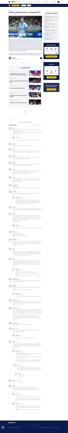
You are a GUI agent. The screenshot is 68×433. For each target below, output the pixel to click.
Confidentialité (57, 427)
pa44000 (22, 295)
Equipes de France (16, 5)
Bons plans (51, 427)
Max (21, 270)
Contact (37, 427)
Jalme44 (22, 198)
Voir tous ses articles (16, 59)
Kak (21, 336)
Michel (22, 226)
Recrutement (47, 427)
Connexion (10, 119)
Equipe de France (13, 62)
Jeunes (29, 5)
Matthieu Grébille (21, 62)
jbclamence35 (24, 366)
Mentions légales (41, 427)
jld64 (22, 352)
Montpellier (29, 62)
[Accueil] (9, 5)
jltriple (22, 395)
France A (23, 5)
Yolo (21, 138)
